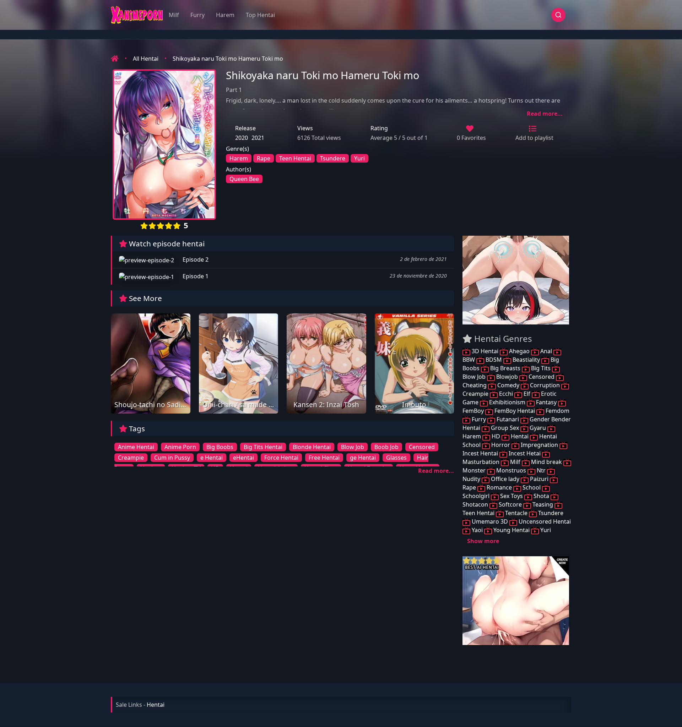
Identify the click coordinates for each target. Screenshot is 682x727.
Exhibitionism (507, 402)
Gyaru (537, 428)
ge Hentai (363, 457)
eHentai (243, 457)
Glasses (396, 457)
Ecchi (506, 394)
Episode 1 (195, 276)
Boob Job (386, 447)
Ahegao (519, 351)
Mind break (546, 462)
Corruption (545, 385)
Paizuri (539, 479)
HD (496, 436)
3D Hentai (485, 351)
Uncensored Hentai (544, 521)
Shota (541, 496)
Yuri (359, 158)
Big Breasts (505, 368)
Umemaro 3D (489, 521)
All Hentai (145, 58)
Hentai (519, 436)
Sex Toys (511, 496)
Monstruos (511, 470)
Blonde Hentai (312, 447)
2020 (241, 138)
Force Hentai (281, 457)
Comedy (508, 385)
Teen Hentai (295, 158)
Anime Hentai (136, 447)
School (531, 487)
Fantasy (546, 402)
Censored (422, 447)
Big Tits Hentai (263, 447)
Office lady (505, 479)
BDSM (493, 360)
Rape (263, 158)
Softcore (510, 504)
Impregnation (539, 445)
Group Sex (504, 428)
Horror (501, 445)
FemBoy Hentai (514, 411)
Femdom (556, 411)
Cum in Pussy (172, 457)
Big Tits (541, 368)
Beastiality (526, 360)
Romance (499, 487)
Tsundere (332, 158)
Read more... (545, 113)
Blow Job (352, 447)
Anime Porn (180, 447)
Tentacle (516, 513)
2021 (257, 138)
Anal (546, 351)
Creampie (131, 457)
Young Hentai (511, 530)
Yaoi (477, 530)
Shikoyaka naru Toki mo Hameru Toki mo (228, 58)
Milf (174, 15)
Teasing (542, 504)
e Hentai (211, 457)
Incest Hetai (524, 453)
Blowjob (507, 377)
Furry (197, 15)
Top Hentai (260, 15)
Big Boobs (219, 447)
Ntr (541, 470)
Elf (527, 394)
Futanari (507, 419)
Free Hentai (324, 457)
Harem (225, 15)
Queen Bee (244, 179)
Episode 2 (195, 259)
